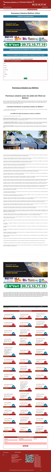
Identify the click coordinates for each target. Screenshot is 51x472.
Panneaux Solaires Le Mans (7, 7)
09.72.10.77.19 (17, 460)
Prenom (5, 65)
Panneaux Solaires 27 (37, 457)
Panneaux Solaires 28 (37, 463)
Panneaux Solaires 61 (37, 458)
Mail (4, 76)
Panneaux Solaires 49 (37, 460)
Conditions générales (18, 452)
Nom (5, 63)
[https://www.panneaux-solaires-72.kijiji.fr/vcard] (29, 458)
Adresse (5, 67)
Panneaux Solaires (45, 7)
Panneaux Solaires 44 (37, 461)
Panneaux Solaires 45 (37, 462)
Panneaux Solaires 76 (37, 459)
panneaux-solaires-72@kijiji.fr (18, 459)
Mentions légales (6, 452)
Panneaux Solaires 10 (37, 456)
